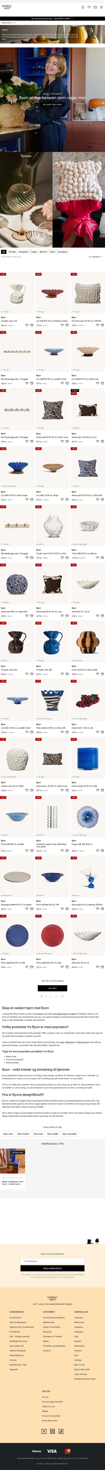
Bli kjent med (17, 1152)
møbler (73, 1014)
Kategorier (23, 252)
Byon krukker (23, 1134)
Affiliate (45, 1411)
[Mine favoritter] (89, 7)
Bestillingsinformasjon (19, 1341)
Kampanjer (78, 1332)
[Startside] (7, 7)
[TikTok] (61, 1431)
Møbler (46, 1341)
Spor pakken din (17, 1346)
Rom (76, 1355)
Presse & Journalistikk (51, 1416)
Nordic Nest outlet (49, 1421)
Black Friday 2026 (82, 1369)
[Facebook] (44, 1431)
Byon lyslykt (53, 1134)
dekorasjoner (83, 1042)
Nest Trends (79, 1365)
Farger (34, 252)
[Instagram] (52, 1431)
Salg (76, 1336)
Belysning (47, 1332)
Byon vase (8, 1134)
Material (43, 252)
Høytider (78, 1351)
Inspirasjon (78, 1317)
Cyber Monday (80, 1374)
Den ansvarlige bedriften (52, 1402)
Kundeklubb (15, 1332)
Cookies (13, 1360)
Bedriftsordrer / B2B (18, 1365)
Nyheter (77, 1341)
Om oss (45, 1397)
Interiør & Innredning (51, 1327)
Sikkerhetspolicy (17, 1355)
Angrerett (14, 1369)
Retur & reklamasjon (18, 1322)
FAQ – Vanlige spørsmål (19, 1336)
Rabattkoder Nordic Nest (84, 1379)
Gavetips (78, 1360)
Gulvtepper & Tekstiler (52, 1336)
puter (62, 1042)
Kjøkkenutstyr (49, 1322)
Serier (52, 252)
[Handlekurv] (95, 7)
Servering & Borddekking (54, 1317)
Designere (62, 252)
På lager (12, 252)
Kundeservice (15, 1317)
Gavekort (47, 1351)
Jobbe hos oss (48, 1406)
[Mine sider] (83, 7)
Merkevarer (6, 23)
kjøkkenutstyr (62, 1014)
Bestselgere (79, 1346)
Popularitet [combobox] (96, 257)
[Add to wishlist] (27, 325)
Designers (78, 1327)
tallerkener (69, 1042)
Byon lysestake (70, 1134)
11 (56, 996)
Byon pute (38, 1134)
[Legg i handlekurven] (31, 324)
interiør (40, 1014)
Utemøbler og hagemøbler (54, 1346)
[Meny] (101, 7)
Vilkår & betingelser (18, 1351)
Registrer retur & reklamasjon (22, 1327)
